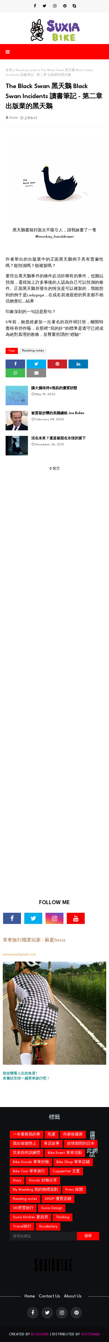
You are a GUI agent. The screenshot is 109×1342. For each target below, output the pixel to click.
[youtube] (76, 918)
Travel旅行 (22, 1226)
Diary (17, 1180)
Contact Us (49, 1296)
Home (30, 1296)
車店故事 (52, 1144)
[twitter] (44, 6)
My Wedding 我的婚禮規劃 (35, 1189)
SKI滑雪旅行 (23, 1208)
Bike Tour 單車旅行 (29, 1171)
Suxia (13, 117)
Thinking (62, 1217)
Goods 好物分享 (43, 1180)
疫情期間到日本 (80, 1144)
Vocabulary (48, 1226)
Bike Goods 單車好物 (31, 1162)
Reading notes (26, 70)
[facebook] (35, 6)
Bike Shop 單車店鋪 (73, 1162)
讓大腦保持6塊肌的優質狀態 (54, 388)
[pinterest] (64, 6)
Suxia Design (51, 1208)
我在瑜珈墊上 (24, 1144)
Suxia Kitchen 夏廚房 (30, 1217)
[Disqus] (54, 678)
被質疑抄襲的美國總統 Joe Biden (57, 413)
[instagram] (54, 6)
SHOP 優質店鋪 (58, 1199)
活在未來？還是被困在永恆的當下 (58, 438)
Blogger (40, 1334)
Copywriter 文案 (66, 1171)
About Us (73, 1296)
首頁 (9, 70)
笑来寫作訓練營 (26, 1153)
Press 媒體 (74, 1189)
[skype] (74, 6)
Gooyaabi (90, 1334)
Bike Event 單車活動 (65, 1153)
